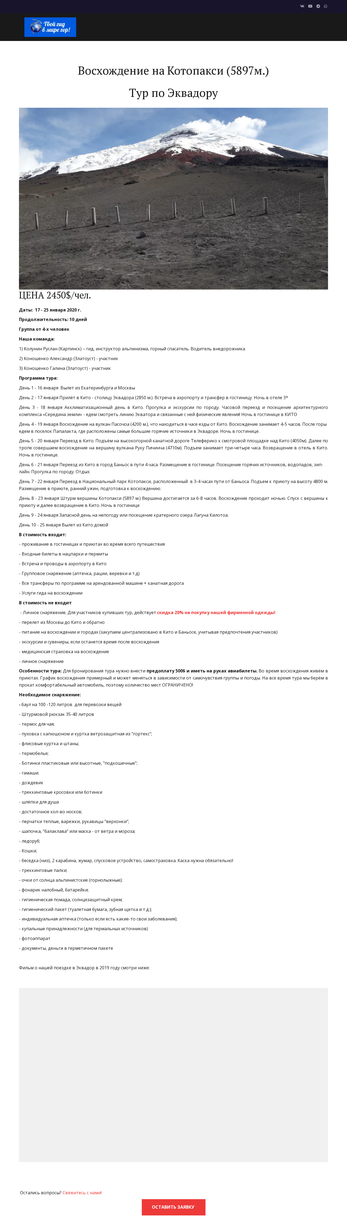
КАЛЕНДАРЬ (157, 27)
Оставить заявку (173, 1207)
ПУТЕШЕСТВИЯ (254, 27)
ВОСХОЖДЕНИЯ (213, 27)
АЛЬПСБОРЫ (292, 27)
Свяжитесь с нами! (82, 1193)
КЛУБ (183, 27)
